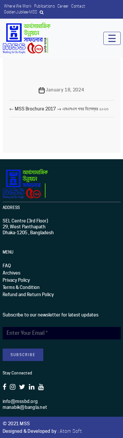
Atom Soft (71, 431)
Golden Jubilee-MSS (20, 12)
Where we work (17, 6)
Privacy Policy (16, 280)
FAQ (7, 265)
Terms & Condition (21, 287)
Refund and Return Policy (28, 294)
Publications (44, 6)
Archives (11, 273)
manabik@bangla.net (25, 407)
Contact (78, 6)
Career (63, 6)
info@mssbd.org (20, 401)
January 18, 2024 (65, 89)
